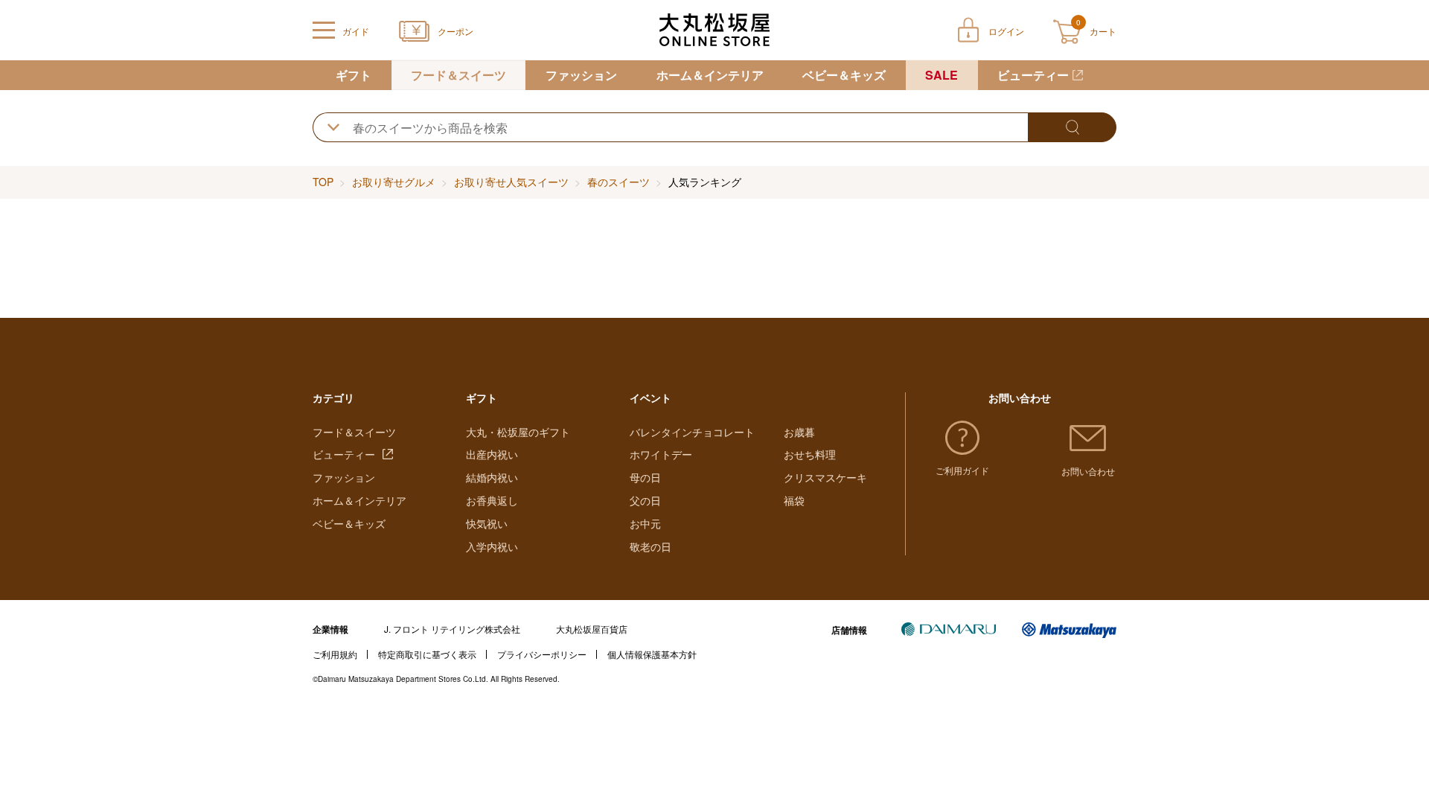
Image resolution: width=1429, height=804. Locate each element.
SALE (941, 74)
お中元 (645, 523)
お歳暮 (799, 431)
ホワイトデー (661, 454)
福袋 (794, 500)
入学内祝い (492, 546)
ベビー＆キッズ (844, 74)
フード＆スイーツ (458, 74)
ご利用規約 (335, 654)
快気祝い (487, 523)
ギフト (353, 74)
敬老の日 (650, 546)
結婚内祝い (492, 477)
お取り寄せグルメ (393, 181)
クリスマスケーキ (825, 477)
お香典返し (492, 500)
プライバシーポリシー (541, 654)
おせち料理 (810, 454)
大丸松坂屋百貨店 (591, 628)
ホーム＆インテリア (710, 74)
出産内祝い (492, 454)
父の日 (645, 500)
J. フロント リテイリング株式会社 (452, 628)
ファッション (581, 74)
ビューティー (1033, 74)
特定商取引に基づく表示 (427, 654)
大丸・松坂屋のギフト (518, 431)
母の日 (645, 477)
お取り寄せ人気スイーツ (511, 181)
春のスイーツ (618, 181)
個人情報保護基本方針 (652, 654)
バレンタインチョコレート (692, 431)
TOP (323, 181)
